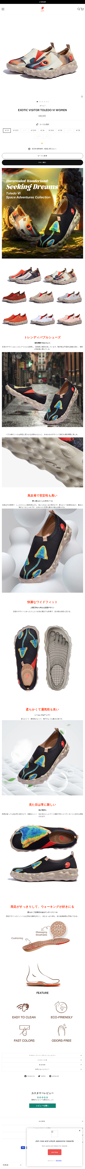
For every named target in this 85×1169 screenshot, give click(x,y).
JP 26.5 (38, 136)
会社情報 (42, 1121)
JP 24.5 (51, 130)
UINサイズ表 (42, 1060)
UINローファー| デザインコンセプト (42, 1055)
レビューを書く (42, 1105)
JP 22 (7, 130)
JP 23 (25, 130)
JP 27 (47, 136)
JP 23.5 (33, 130)
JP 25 (60, 130)
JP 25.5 (69, 130)
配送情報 (42, 1065)
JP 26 (78, 130)
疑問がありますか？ (42, 1069)
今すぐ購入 (42, 162)
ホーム (42, 106)
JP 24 (42, 130)
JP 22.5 (15, 130)
